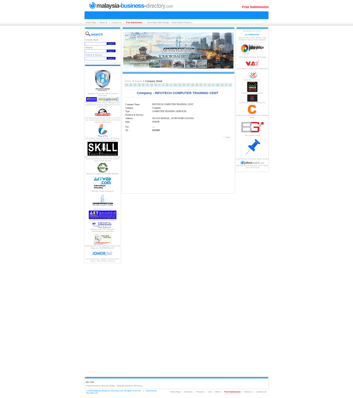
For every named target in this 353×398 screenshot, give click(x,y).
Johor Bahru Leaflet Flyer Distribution (252, 69)
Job (209, 392)
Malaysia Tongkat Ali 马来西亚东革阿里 (102, 174)
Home (128, 81)
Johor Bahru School (252, 80)
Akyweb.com (92, 393)
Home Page (91, 22)
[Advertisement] (102, 319)
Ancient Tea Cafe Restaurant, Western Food (252, 116)
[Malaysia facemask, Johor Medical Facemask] (102, 92)
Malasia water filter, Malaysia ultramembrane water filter (103, 230)
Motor (217, 392)
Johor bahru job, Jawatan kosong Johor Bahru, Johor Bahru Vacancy (103, 260)
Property (200, 392)
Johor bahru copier (252, 135)
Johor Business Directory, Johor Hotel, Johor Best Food (252, 166)
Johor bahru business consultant (103, 220)
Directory (188, 392)
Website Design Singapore (102, 191)
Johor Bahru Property (181, 22)
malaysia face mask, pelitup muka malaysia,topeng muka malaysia (252, 39)
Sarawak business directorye (130, 386)
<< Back (226, 137)
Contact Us (116, 22)
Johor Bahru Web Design (158, 22)
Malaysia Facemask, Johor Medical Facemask (102, 94)
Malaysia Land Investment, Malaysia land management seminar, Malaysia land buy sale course (102, 105)
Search (138, 81)
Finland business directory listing (100, 386)
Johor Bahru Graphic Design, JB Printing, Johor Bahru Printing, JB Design (102, 139)
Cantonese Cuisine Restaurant (252, 103)
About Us (103, 22)
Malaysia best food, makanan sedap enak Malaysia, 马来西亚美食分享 (102, 247)
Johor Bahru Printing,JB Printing (252, 57)
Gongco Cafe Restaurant (252, 93)
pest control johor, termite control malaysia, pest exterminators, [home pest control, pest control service (103, 159)
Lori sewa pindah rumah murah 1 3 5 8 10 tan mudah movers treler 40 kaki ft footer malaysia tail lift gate (102, 120)
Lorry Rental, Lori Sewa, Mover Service (252, 159)
